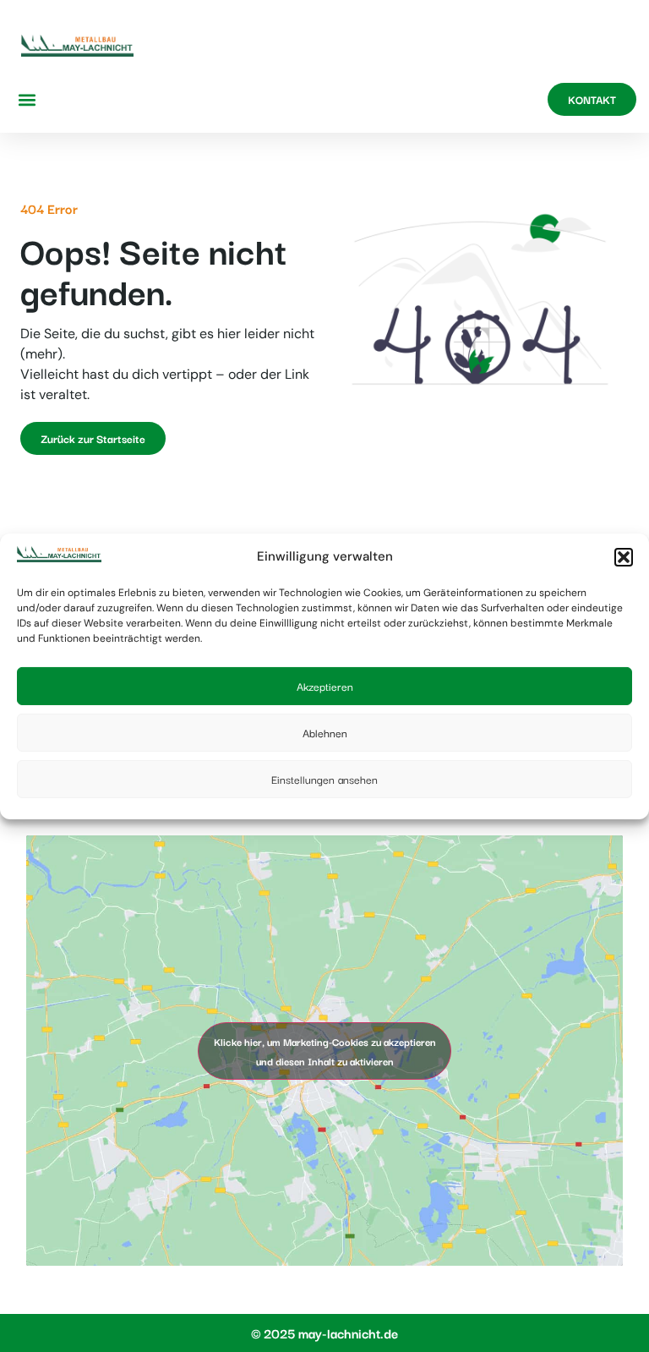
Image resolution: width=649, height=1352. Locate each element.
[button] (623, 557)
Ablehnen (325, 732)
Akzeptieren (325, 685)
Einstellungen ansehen (324, 778)
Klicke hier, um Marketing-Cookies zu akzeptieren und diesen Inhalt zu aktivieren (325, 1051)
